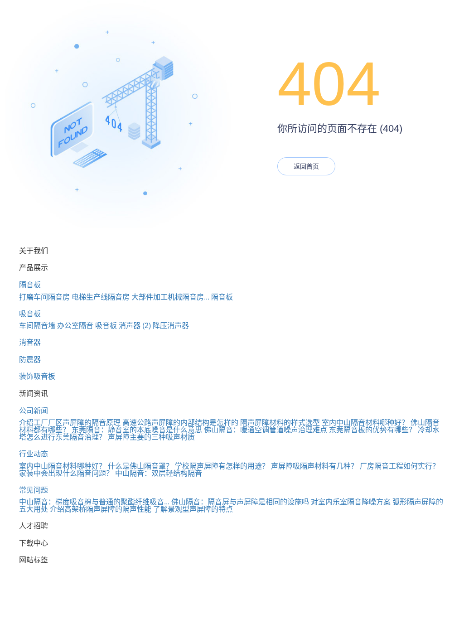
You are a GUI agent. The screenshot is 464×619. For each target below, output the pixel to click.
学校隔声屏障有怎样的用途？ (222, 466)
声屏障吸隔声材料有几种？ (314, 466)
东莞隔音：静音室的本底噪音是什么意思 (137, 430)
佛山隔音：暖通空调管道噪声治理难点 (265, 430)
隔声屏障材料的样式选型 (280, 422)
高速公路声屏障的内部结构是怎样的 (180, 422)
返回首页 (306, 166)
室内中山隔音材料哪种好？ (365, 422)
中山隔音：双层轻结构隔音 (158, 473)
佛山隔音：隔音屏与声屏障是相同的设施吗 (240, 502)
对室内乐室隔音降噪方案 (351, 502)
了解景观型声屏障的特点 (193, 509)
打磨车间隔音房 (44, 297)
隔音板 (30, 285)
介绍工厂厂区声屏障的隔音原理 (70, 422)
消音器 (30, 342)
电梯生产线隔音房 (101, 297)
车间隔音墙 (37, 325)
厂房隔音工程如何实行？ (400, 466)
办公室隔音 (75, 325)
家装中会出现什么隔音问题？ (66, 473)
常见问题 (33, 490)
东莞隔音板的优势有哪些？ (372, 430)
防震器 (30, 359)
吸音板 (30, 314)
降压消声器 (171, 325)
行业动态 (33, 454)
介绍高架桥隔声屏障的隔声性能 (100, 509)
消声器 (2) (135, 325)
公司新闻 (33, 411)
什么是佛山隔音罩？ (140, 466)
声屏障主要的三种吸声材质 (151, 437)
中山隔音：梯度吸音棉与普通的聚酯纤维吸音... (94, 502)
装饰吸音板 (37, 376)
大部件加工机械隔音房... (170, 297)
